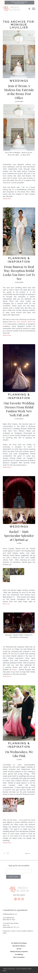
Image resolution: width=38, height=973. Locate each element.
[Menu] (32, 8)
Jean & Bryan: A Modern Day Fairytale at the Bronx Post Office (19, 92)
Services (19, 949)
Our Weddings (19, 954)
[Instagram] (19, 899)
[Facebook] (15, 899)
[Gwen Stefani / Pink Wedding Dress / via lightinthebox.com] (19, 713)
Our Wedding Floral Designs (19, 943)
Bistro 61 (6, 604)
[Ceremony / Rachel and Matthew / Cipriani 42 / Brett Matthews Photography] (19, 500)
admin (19, 543)
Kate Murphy (19, 101)
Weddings (19, 80)
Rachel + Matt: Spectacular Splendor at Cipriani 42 (19, 536)
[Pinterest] (22, 899)
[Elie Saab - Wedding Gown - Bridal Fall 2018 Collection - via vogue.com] (19, 368)
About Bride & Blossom (19, 946)
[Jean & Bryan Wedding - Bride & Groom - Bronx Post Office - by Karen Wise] (19, 54)
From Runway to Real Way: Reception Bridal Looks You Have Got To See (19, 273)
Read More (7, 199)
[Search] (28, 8)
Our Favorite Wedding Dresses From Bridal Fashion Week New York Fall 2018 (19, 409)
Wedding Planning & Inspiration (19, 951)
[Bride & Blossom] (19, 890)
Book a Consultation (19, 957)
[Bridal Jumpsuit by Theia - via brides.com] (19, 231)
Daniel (14, 669)
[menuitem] (19, 2)
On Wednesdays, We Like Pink (19, 754)
